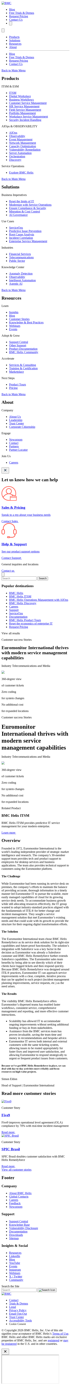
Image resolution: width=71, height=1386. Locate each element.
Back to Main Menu (14, 70)
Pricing (13, 387)
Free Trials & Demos (21, 12)
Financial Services (20, 254)
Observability (17, 136)
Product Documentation (23, 348)
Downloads (16, 1234)
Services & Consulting (22, 365)
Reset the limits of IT (21, 201)
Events (13, 329)
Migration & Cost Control (24, 211)
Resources (15, 43)
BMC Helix (16, 593)
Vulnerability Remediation (25, 149)
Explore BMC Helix (21, 172)
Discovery (15, 159)
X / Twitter (15, 1276)
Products (14, 37)
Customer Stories (19, 319)
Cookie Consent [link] (17, 1324)
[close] (3, 574)
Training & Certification (23, 368)
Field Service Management (25, 109)
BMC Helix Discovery (22, 603)
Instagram (15, 1269)
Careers (13, 462)
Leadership (15, 420)
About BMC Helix (20, 1193)
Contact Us (16, 19)
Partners (14, 446)
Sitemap (14, 1238)
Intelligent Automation (22, 280)
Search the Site (10, 1286)
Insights (13, 312)
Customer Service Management (28, 103)
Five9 (6, 1115)
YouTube (14, 1263)
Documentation (18, 616)
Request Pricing (18, 16)
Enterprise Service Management (28, 241)
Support (14, 610)
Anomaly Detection (21, 273)
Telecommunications (21, 257)
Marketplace (16, 371)
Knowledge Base (19, 1224)
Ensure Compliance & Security (27, 208)
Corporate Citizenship (22, 426)
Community (16, 1279)
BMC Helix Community (23, 352)
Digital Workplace (20, 96)
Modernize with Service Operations (30, 204)
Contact (13, 443)
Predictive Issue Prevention (25, 231)
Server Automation (20, 153)
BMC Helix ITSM (20, 596)
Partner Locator (18, 449)
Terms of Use (60, 1333)
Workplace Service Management (28, 116)
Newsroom (15, 439)
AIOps (13, 132)
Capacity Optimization (22, 146)
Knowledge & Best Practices (26, 322)
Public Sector (17, 260)
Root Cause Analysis (21, 234)
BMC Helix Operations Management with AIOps (38, 599)
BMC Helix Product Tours (25, 620)
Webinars (14, 325)
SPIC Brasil (11, 1149)
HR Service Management (24, 106)
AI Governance (18, 214)
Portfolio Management (22, 113)
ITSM (12, 92)
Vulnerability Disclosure (23, 1228)
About (13, 47)
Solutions (14, 40)
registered (53, 1340)
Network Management (22, 142)
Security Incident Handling (25, 119)
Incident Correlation (21, 237)
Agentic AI (15, 283)
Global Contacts (18, 1196)
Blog (12, 9)
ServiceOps (16, 227)
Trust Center (16, 423)
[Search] (10, 23)
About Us (15, 416)
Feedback (15, 1203)
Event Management (20, 139)
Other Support (17, 345)
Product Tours (17, 384)
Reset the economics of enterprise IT (31, 623)
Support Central (18, 342)
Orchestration (17, 156)
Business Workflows (21, 99)
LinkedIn (14, 1256)
